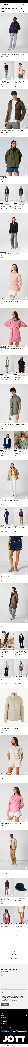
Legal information (17, 1026)
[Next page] (26, 935)
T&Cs (22, 1026)
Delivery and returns (5, 1027)
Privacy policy (10, 1026)
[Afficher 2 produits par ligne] (24, 11)
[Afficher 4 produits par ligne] (26, 11)
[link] (10, 935)
